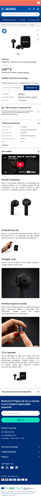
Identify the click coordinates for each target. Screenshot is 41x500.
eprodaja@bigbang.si (8, 435)
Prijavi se (20, 420)
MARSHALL (5, 59)
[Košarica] (38, 9)
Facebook (2, 467)
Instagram (7, 467)
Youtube (11, 467)
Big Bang (21, 94)
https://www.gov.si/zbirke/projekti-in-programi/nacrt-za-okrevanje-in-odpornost (17, 494)
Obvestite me (31, 88)
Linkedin (16, 467)
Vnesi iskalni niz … (16, 14)
